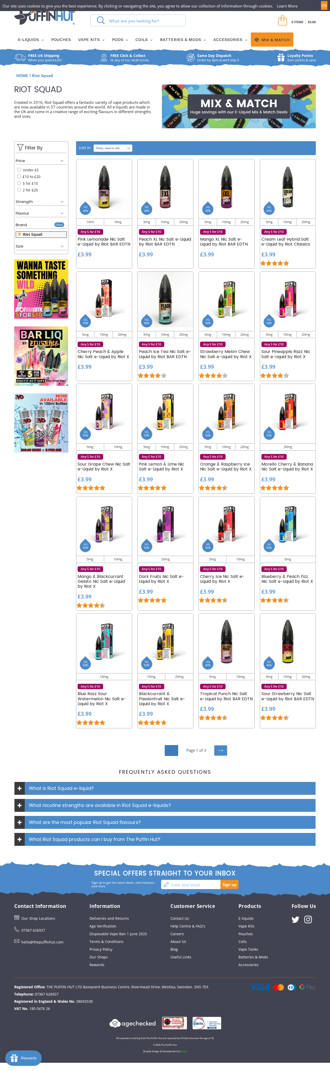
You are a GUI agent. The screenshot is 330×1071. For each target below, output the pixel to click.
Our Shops (98, 957)
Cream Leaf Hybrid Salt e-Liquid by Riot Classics (285, 242)
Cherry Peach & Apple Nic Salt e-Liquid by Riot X (103, 354)
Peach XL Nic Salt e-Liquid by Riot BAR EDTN (165, 242)
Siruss (184, 1051)
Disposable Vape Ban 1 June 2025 (118, 933)
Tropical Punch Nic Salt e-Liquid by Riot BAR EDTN (226, 696)
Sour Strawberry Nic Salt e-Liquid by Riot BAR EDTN (287, 696)
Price (20, 160)
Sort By (85, 148)
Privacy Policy (100, 949)
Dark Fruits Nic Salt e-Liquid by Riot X (161, 579)
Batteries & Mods (253, 957)
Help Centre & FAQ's (187, 926)
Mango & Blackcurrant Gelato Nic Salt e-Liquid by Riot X (101, 581)
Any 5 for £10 (90, 232)
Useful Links (180, 957)
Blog (174, 949)
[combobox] (138, 20)
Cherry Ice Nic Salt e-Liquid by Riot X (222, 579)
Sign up (229, 884)
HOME (22, 75)
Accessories (248, 964)
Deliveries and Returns (109, 918)
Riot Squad (32, 234)
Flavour (22, 213)
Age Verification (102, 926)
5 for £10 (30, 183)
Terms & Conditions (106, 941)
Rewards (96, 964)
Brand (21, 224)
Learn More (287, 6)
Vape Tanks (248, 949)
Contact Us (179, 918)
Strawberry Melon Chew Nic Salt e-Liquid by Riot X (226, 354)
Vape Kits (246, 926)
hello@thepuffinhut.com (42, 942)
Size (19, 246)
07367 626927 (33, 930)
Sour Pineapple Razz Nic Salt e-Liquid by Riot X (285, 354)
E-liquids (246, 918)
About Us (178, 941)
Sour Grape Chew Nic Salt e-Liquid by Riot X (104, 466)
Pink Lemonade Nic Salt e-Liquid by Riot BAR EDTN (104, 242)
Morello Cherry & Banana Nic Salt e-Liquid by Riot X (287, 466)
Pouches (245, 933)
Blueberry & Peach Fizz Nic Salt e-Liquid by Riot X (287, 579)
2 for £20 (30, 190)
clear (59, 224)
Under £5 (30, 169)
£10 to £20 (31, 176)
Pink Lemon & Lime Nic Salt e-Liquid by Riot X (161, 466)
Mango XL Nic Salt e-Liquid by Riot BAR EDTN (224, 242)
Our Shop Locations (38, 918)
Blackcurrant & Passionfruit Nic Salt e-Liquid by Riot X (162, 698)
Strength (24, 201)
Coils (242, 941)
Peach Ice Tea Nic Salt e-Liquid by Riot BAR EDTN (165, 354)
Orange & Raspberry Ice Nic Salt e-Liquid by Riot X (226, 466)
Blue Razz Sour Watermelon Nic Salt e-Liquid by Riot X (102, 698)
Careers (177, 933)
